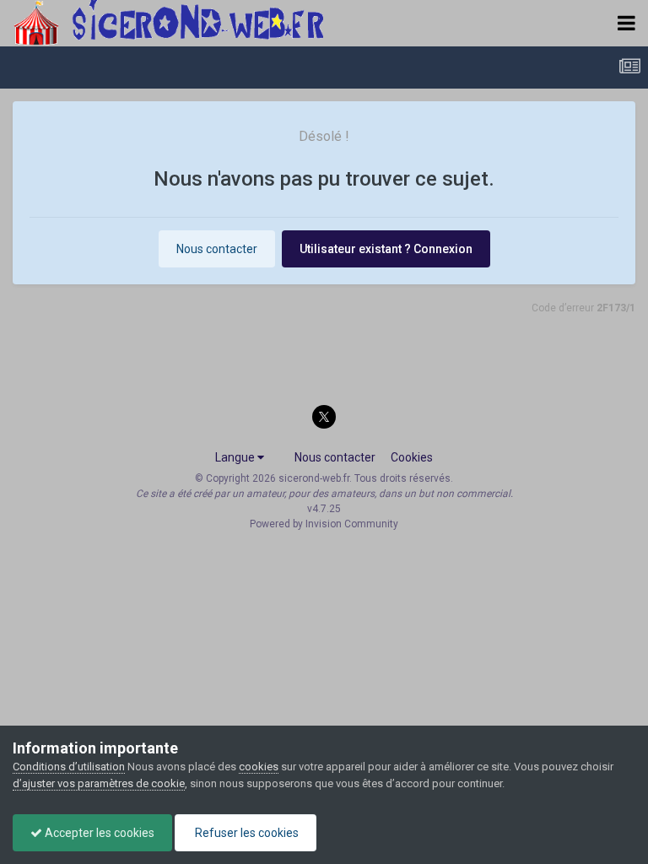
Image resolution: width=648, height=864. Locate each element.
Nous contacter (216, 249)
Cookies (412, 457)
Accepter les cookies (98, 833)
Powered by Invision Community (324, 524)
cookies (258, 766)
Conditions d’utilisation (69, 766)
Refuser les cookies (245, 833)
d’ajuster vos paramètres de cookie (99, 783)
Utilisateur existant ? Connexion (386, 249)
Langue (236, 457)
